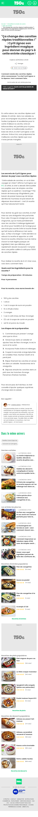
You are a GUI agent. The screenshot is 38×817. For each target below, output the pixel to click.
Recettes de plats (19, 710)
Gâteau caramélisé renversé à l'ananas (24, 733)
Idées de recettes (7, 26)
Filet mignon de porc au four (25, 659)
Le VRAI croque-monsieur (26, 672)
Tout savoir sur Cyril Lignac (9, 443)
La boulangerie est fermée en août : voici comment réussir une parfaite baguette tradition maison (25, 528)
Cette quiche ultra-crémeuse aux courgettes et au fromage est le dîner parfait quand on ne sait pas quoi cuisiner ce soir (26, 497)
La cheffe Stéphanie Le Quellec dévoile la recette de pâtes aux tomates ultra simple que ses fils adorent (25, 458)
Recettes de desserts (19, 771)
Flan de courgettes (24, 567)
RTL (2, 185)
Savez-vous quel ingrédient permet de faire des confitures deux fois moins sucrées (26, 554)
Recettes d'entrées (19, 619)
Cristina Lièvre (16, 405)
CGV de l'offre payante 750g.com (20, 803)
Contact (13, 799)
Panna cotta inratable (25, 745)
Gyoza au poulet (23, 580)
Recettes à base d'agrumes (9, 440)
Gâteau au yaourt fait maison (25, 720)
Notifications (29, 799)
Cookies (31, 805)
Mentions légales (25, 801)
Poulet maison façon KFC (26, 698)
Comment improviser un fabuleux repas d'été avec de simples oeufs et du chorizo (26, 541)
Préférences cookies (14, 807)
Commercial (6, 801)
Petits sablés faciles (24, 759)
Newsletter (20, 799)
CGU (33, 801)
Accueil (3, 24)
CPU (8, 803)
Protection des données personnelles (15, 805)
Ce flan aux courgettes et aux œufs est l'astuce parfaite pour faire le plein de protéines (26, 514)
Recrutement (15, 801)
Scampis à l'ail (22, 607)
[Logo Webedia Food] (19, 791)
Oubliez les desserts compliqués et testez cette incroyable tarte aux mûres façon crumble (25, 471)
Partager (20, 63)
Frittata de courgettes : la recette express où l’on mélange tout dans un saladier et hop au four (26, 484)
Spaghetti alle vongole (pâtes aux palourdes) (25, 686)
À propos (6, 799)
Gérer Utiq (25, 807)
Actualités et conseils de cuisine (16, 24)
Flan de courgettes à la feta (25, 594)
